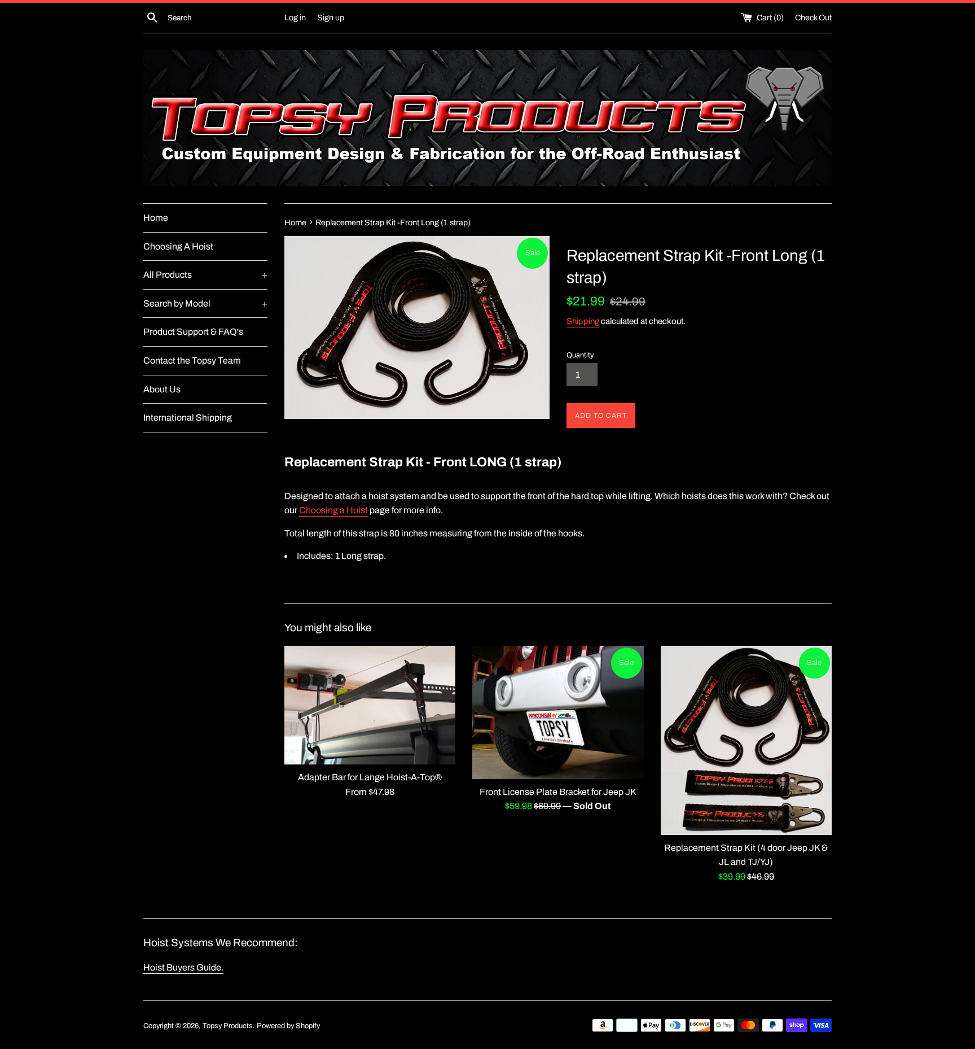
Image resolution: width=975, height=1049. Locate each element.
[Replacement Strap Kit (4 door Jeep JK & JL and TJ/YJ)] (746, 740)
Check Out (813, 17)
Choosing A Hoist (178, 246)
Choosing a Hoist (333, 510)
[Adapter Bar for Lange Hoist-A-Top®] (369, 705)
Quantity (580, 355)
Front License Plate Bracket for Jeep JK (558, 792)
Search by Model (205, 303)
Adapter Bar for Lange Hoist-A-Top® (370, 777)
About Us (162, 389)
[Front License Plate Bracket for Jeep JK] (557, 712)
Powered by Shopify (288, 1026)
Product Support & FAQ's (193, 331)
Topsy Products (228, 1026)
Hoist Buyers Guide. (183, 967)
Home (155, 217)
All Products (205, 274)
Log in (295, 17)
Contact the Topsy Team (192, 360)
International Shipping (187, 417)
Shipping (582, 321)
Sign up (330, 17)
